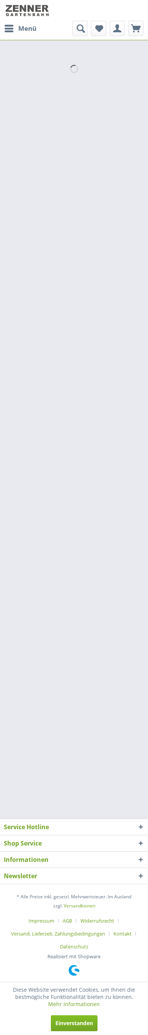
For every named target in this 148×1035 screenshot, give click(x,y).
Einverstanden (74, 1023)
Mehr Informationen (74, 1004)
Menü (27, 28)
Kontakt (122, 933)
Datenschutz (74, 946)
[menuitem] (20, 28)
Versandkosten (79, 905)
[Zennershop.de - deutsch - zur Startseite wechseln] (28, 10)
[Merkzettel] (98, 28)
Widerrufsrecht (97, 920)
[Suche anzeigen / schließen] (80, 28)
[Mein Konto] (117, 28)
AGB (67, 920)
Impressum (41, 920)
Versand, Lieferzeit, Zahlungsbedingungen (58, 933)
